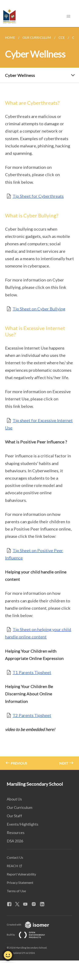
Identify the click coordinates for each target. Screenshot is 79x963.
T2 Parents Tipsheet (32, 715)
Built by (11, 934)
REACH (12, 866)
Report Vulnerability (21, 874)
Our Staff (14, 815)
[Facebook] (11, 904)
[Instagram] (35, 904)
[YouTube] (27, 904)
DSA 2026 (15, 841)
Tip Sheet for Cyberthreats (38, 196)
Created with (14, 924)
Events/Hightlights (22, 824)
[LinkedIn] (44, 904)
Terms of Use (16, 891)
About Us (14, 799)
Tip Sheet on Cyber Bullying (39, 308)
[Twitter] (19, 904)
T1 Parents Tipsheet (32, 672)
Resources (15, 832)
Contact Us (15, 857)
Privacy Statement (20, 882)
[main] (39, 398)
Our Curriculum (19, 807)
